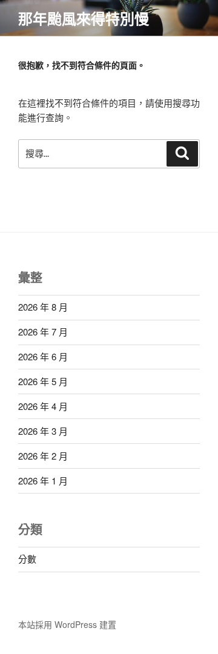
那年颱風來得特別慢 (83, 18)
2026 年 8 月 (43, 306)
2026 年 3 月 (43, 430)
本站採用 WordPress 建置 (67, 624)
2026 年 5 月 (43, 381)
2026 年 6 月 (43, 356)
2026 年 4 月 (43, 406)
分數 (27, 558)
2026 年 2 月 (43, 455)
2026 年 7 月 (43, 331)
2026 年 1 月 (43, 480)
